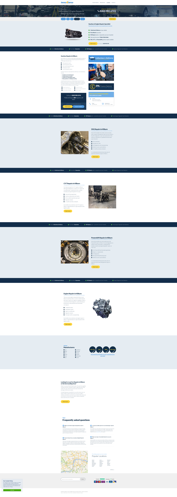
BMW (66, 351)
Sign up (83, 479)
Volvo (66, 355)
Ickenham (108, 465)
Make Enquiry (112, 18)
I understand (12, 490)
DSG (68, 18)
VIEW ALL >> (112, 469)
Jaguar (66, 354)
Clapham (93, 465)
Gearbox (63, 18)
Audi (65, 349)
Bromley (101, 465)
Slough (93, 466)
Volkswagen (78, 355)
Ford (65, 352)
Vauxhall (77, 354)
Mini (65, 357)
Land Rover (78, 349)
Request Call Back (78, 106)
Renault (77, 352)
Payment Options (96, 2)
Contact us (113, 2)
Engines (82, 18)
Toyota (77, 357)
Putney (101, 466)
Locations (108, 2)
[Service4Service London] (67, 2)
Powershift (77, 18)
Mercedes (78, 351)
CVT (72, 18)
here (12, 486)
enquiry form (99, 431)
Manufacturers (102, 2)
